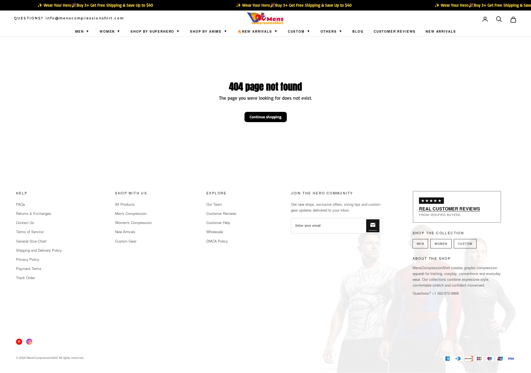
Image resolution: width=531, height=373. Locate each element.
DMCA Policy (217, 241)
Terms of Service (29, 231)
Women (107, 31)
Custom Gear (125, 241)
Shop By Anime (206, 31)
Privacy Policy (27, 259)
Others (329, 31)
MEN (420, 244)
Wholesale (214, 231)
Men (79, 31)
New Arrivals (441, 31)
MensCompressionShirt (42, 357)
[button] (499, 20)
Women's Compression (133, 222)
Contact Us (25, 222)
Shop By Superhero (152, 31)
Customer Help (218, 222)
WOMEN (440, 244)
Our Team (214, 204)
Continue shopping (266, 116)
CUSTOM (296, 31)
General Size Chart (31, 241)
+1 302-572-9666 (445, 293)
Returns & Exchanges (33, 213)
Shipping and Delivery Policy (39, 250)
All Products (125, 204)
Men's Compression (131, 213)
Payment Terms (28, 268)
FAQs (20, 204)
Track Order (25, 277)
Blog (357, 31)
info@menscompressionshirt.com (85, 18)
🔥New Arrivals (255, 31)
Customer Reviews (395, 31)
